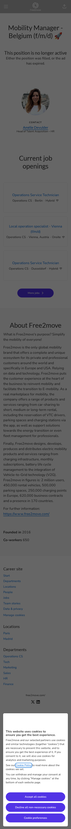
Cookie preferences (35, 818)
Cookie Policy (24, 765)
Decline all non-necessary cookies (35, 807)
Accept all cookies (35, 797)
